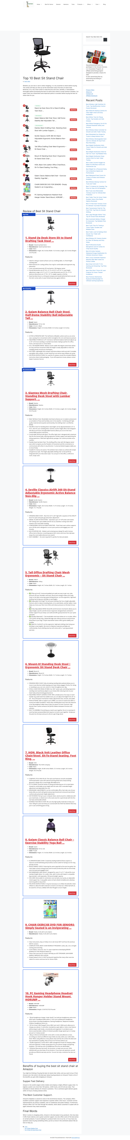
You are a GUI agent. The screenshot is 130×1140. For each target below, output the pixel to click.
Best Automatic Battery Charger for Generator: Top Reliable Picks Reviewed (96, 221)
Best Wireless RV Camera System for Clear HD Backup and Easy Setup (96, 240)
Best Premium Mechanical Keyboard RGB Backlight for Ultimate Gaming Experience (94, 278)
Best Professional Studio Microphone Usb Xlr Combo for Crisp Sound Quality (95, 246)
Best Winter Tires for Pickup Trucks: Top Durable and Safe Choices (95, 119)
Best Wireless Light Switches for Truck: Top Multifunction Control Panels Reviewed (96, 106)
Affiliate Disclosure (91, 95)
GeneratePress (76, 1137)
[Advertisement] (65, 20)
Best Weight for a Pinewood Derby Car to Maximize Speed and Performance (96, 171)
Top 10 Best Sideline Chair (31, 1128)
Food (97, 4)
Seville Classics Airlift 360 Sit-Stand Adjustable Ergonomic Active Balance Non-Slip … (50, 138)
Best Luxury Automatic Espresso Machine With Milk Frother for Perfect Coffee (96, 259)
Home (38, 4)
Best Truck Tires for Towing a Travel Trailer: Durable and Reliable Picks (95, 227)
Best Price (73, 109)
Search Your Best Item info (94, 37)
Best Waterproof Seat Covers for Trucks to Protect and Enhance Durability (96, 177)
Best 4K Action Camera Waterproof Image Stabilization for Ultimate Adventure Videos (96, 253)
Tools (73, 4)
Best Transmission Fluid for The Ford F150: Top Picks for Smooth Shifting (96, 210)
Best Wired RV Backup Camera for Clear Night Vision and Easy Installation (96, 112)
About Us (89, 92)
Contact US (89, 94)
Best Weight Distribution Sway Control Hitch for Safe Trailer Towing (95, 158)
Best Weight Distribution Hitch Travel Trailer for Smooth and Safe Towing (96, 147)
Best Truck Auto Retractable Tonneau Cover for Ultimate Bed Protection (96, 192)
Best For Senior (49, 4)
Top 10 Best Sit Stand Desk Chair (33, 1130)
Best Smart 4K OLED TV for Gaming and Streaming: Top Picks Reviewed (96, 266)
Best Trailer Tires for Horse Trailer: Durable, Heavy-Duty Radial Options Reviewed (96, 199)
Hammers (66, 4)
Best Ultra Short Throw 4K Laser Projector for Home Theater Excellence (96, 272)
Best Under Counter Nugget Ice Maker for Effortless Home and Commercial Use (95, 164)
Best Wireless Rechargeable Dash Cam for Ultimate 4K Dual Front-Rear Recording (96, 141)
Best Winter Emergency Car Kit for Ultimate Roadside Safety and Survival (96, 125)
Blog (104, 4)
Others (89, 4)
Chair (26, 1126)
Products (79, 4)
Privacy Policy (90, 90)
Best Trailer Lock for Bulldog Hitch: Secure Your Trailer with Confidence (96, 234)
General (58, 4)
